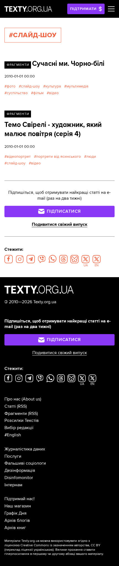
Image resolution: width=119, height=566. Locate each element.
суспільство (17, 93)
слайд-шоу (30, 86)
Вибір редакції (18, 427)
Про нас (12, 399)
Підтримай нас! (19, 499)
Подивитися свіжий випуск (59, 224)
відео (54, 93)
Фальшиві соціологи (25, 463)
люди (91, 156)
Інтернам (13, 485)
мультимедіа (77, 86)
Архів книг (15, 527)
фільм (38, 93)
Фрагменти (18, 65)
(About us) (31, 399)
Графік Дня (15, 513)
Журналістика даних (24, 449)
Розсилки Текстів (21, 420)
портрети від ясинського (58, 156)
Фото (11, 86)
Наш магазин (17, 506)
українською (43, 550)
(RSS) (22, 406)
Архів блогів (17, 520)
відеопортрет (19, 156)
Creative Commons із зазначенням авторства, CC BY (60, 545)
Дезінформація (19, 470)
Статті (10, 406)
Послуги (12, 456)
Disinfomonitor (18, 477)
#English (12, 435)
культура (53, 86)
